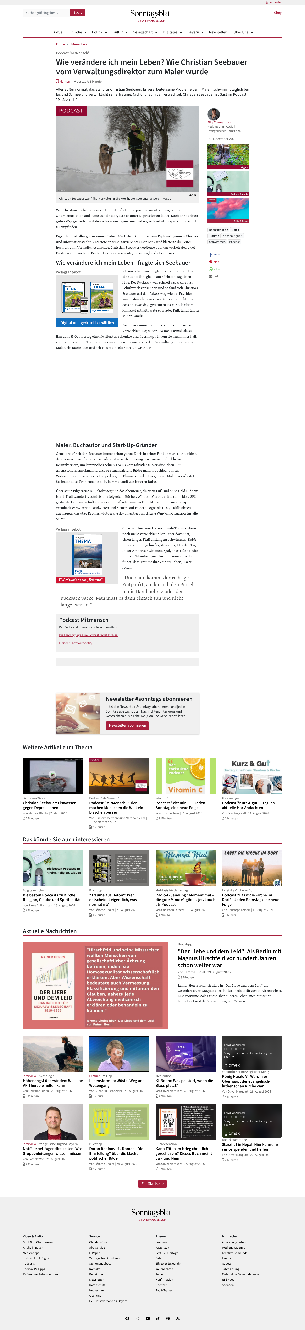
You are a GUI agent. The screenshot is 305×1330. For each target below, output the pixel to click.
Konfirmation (164, 1279)
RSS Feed (228, 1279)
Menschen (79, 44)
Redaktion (96, 1274)
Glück (235, 229)
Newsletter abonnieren (127, 725)
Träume (214, 235)
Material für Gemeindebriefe (240, 1274)
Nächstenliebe (218, 229)
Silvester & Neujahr (168, 1264)
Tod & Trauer (164, 1290)
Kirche (76, 32)
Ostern (160, 1258)
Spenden (228, 1285)
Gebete (227, 1264)
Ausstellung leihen (234, 1242)
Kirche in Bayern (33, 1248)
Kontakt (94, 1269)
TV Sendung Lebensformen (40, 1274)
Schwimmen (217, 242)
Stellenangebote (100, 1264)
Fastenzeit (162, 1248)
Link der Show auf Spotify (75, 643)
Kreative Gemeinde (235, 1253)
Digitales (170, 32)
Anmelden (275, 2)
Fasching (161, 1242)
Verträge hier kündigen (104, 1258)
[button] (63, 81)
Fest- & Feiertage (167, 1253)
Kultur (118, 32)
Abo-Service (97, 1248)
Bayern (193, 32)
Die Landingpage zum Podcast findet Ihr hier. (88, 635)
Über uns (95, 1295)
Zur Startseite (153, 1184)
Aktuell (59, 32)
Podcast (234, 242)
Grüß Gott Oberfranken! (38, 1242)
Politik (97, 32)
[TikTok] (158, 1319)
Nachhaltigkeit (232, 235)
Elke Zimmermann (219, 122)
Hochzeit (161, 1285)
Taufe (159, 1274)
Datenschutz (97, 1285)
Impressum (96, 1290)
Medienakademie (233, 1248)
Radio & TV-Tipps (34, 1269)
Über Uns (240, 32)
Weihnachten (164, 1269)
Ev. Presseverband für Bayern (108, 1301)
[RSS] (178, 1319)
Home (60, 44)
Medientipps (31, 1253)
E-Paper (94, 1253)
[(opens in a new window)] (127, 1319)
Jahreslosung (230, 1269)
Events (226, 1258)
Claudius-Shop (98, 1242)
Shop (278, 13)
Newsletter (218, 32)
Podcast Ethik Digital (36, 1258)
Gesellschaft (143, 32)
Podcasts (29, 1264)
